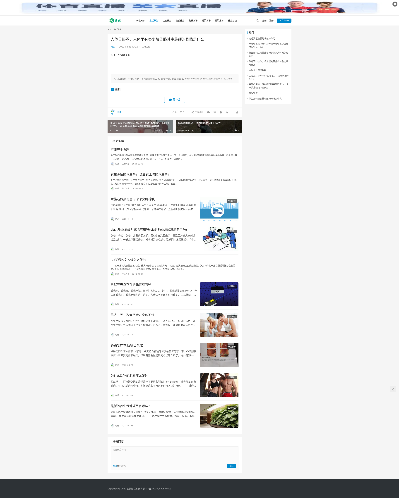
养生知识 (140, 20)
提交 (231, 466)
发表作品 (285, 20)
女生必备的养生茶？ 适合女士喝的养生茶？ (141, 174)
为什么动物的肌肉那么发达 (129, 376)
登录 (264, 20)
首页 (109, 29)
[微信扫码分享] (208, 112)
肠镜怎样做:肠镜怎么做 (127, 345)
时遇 (113, 46)
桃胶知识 (253, 93)
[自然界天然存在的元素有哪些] (219, 294)
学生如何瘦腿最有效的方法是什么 (265, 98)
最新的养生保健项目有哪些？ (131, 406)
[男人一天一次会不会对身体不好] (219, 325)
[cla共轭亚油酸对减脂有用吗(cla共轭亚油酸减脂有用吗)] (219, 239)
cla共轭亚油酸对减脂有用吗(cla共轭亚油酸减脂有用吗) (149, 229)
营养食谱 (193, 20)
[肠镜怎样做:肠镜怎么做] (219, 355)
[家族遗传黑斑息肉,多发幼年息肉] (219, 209)
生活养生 (153, 20)
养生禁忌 (232, 20)
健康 (117, 89)
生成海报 (199, 112)
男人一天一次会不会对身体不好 (132, 315)
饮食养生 (167, 20)
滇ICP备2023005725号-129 (157, 488)
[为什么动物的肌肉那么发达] (219, 385)
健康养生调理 (120, 150)
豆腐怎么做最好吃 (257, 70)
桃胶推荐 (219, 20)
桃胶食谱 (206, 20)
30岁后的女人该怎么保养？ (130, 260)
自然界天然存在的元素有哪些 (131, 285)
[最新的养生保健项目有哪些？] (219, 416)
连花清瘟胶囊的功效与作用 (262, 38)
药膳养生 (180, 20)
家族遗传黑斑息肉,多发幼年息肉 (133, 199)
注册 (271, 20)
